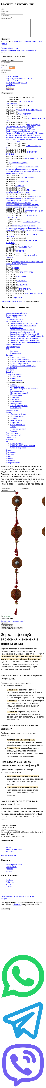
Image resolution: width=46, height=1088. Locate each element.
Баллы (8, 884)
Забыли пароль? (5, 67)
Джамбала (10, 370)
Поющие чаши (16, 404)
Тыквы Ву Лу (11, 437)
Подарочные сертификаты (16, 313)
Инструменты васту (14, 374)
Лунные (13, 228)
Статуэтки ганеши (13, 433)
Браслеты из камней (23, 167)
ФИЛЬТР (19, 628)
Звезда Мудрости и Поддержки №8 (23, 138)
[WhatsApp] (23, 997)
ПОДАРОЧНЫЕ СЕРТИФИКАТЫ (19, 102)
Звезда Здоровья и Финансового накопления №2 (20, 128)
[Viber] (23, 1086)
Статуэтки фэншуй (13, 435)
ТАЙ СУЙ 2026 (24, 114)
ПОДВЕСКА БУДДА (31, 222)
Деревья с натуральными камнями (24, 389)
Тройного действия (28, 230)
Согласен (5, 909)
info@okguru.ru (7, 898)
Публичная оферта (27, 896)
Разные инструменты (18, 207)
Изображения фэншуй (19, 393)
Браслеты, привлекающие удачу (23, 366)
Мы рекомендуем (13, 347)
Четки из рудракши (19, 264)
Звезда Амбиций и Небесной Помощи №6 (27, 336)
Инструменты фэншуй (16, 301)
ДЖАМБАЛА (22, 182)
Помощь (9, 886)
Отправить (5, 39)
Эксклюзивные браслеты (16, 315)
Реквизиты (10, 852)
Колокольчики (18, 203)
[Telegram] (23, 1042)
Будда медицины (17, 387)
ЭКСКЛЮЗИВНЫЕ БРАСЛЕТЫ (28, 110)
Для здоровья (11, 452)
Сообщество (13, 48)
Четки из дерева (18, 262)
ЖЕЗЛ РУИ (19, 186)
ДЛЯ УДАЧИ (21, 276)
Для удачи (10, 454)
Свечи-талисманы (17, 425)
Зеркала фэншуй (19, 201)
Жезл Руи (9, 372)
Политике (17, 905)
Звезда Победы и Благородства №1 (24, 323)
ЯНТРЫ (15, 268)
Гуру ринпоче (11, 368)
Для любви (10, 458)
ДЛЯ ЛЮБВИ (22, 285)
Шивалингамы (23, 192)
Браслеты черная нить (24, 171)
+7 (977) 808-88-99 (8, 50)
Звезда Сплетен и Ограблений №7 (22, 137)
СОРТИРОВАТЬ (7, 628)
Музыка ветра (25, 205)
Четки (8, 441)
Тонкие (17, 230)
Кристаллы (15, 205)
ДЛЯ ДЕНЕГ (21, 281)
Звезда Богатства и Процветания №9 (25, 342)
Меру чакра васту (17, 376)
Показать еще (7, 626)
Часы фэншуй (32, 207)
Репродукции (22, 163)
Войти (12, 67)
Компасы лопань (17, 397)
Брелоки (33, 196)
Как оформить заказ (14, 865)
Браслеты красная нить (19, 359)
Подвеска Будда (12, 410)
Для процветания (13, 463)
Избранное (20, 50)
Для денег (10, 456)
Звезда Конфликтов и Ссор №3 (20, 130)
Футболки (18, 297)
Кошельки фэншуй (13, 345)
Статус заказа (11, 867)
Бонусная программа (14, 849)
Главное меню (7, 93)
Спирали (13, 192)
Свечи (8, 412)
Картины (13, 163)
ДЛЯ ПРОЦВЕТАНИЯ (33, 293)
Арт (7, 349)
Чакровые (40, 230)
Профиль (9, 880)
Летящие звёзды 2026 (14, 321)
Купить (4, 623)
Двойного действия (20, 226)
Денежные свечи (17, 416)
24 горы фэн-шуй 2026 (15, 319)
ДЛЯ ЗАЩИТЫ (25, 289)
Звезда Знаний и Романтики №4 (23, 332)
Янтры (8, 450)
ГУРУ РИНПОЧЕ (27, 177)
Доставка (4, 48)
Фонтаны (9, 439)
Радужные (32, 228)
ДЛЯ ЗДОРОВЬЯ (26, 272)
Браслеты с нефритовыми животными (25, 361)
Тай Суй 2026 (11, 317)
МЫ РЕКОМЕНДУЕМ (33, 158)
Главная (4, 301)
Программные (22, 228)
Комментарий (6, 18)
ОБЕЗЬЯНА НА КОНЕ (33, 211)
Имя (2, 9)
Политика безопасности (10, 896)
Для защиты (10, 460)
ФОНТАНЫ (20, 251)
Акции (8, 847)
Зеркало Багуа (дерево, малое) (13, 621)
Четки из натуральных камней (22, 446)
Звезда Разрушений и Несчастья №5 (24, 334)
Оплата (9, 871)
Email (3, 13)
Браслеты (9, 355)
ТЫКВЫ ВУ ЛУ (25, 247)
